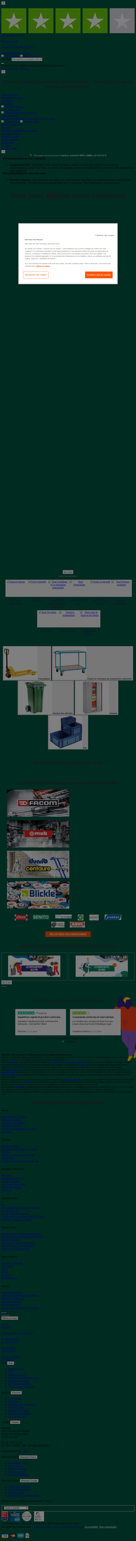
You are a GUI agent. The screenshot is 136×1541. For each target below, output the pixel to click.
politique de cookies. (42, 266)
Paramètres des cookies (36, 275)
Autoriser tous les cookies (99, 275)
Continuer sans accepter (104, 235)
